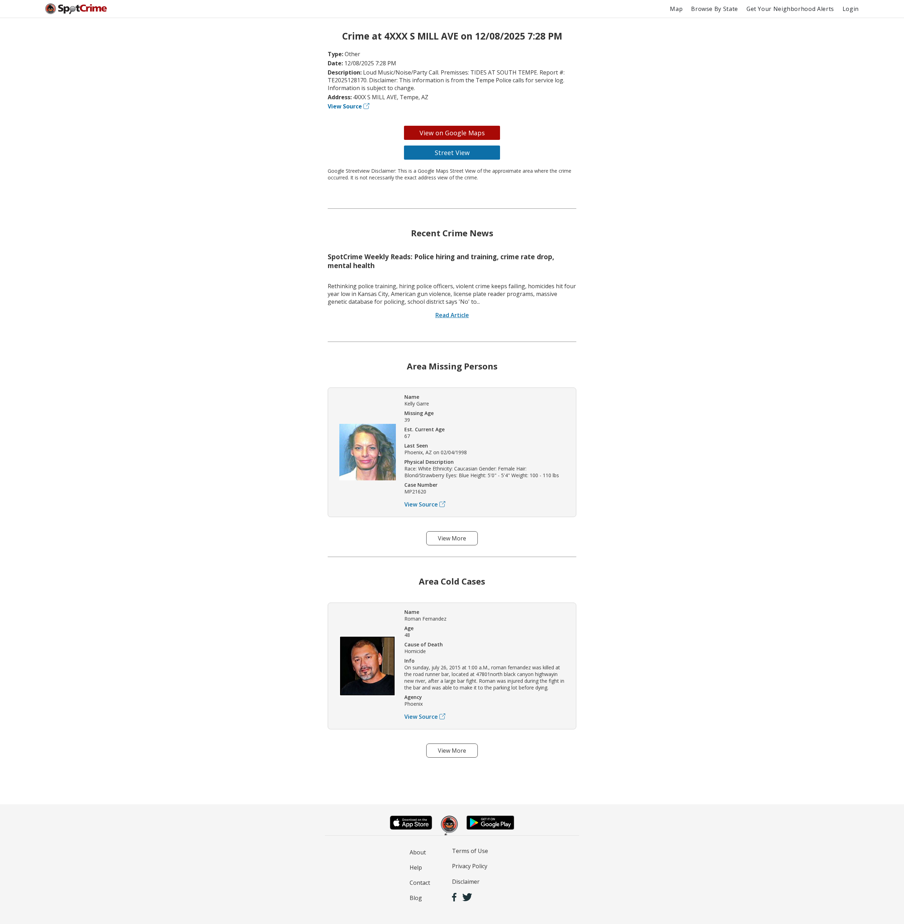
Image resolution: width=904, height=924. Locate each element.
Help (416, 867)
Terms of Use (470, 851)
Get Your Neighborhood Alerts (790, 9)
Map (676, 9)
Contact (420, 883)
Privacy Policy (469, 866)
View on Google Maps (452, 133)
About (418, 852)
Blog (416, 898)
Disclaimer (466, 882)
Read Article (452, 315)
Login (851, 9)
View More (452, 538)
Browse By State (714, 9)
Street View (452, 152)
